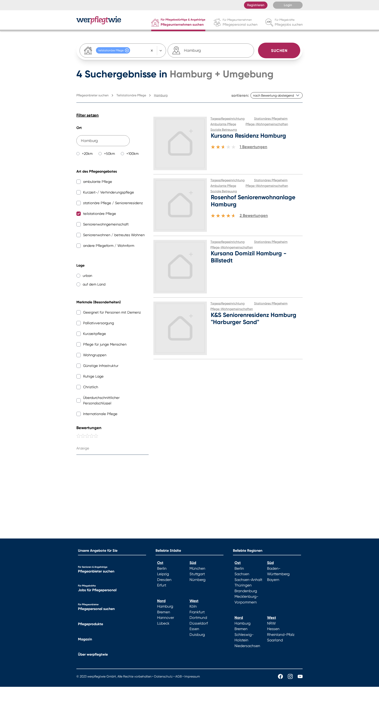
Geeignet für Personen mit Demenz (112, 312)
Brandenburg (246, 591)
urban (87, 275)
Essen (194, 629)
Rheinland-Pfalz (281, 634)
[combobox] (193, 50)
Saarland (275, 640)
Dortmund (198, 618)
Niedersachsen (247, 646)
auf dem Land (94, 284)
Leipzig (163, 574)
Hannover (165, 618)
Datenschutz (163, 676)
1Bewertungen (253, 146)
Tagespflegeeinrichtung (227, 118)
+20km (87, 153)
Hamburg (165, 606)
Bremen (163, 612)
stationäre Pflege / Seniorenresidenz (113, 203)
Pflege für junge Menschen (105, 344)
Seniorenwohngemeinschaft (106, 224)
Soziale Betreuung (223, 130)
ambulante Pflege (97, 182)
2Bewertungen (254, 215)
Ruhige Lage (93, 376)
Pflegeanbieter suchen (96, 571)
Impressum (192, 676)
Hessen (273, 629)
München (197, 568)
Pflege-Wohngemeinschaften (267, 124)
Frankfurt (197, 612)
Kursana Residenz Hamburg (248, 135)
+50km (109, 153)
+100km (132, 153)
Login (288, 5)
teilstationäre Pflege (99, 213)
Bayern (273, 580)
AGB (178, 676)
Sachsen (242, 574)
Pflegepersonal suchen (96, 609)
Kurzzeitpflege (94, 334)
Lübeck (163, 623)
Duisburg (197, 634)
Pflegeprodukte (90, 624)
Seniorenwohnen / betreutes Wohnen (114, 235)
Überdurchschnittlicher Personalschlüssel (101, 400)
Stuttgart (197, 574)
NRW (271, 623)
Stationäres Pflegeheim (271, 118)
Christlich (90, 387)
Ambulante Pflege (223, 124)
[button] (127, 50)
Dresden (164, 580)
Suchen (279, 50)
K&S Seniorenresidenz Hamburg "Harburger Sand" (253, 318)
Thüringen (243, 585)
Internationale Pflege (100, 414)
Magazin (85, 639)
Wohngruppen (94, 355)
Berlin (162, 568)
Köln (193, 606)
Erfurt (161, 585)
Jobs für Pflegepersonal (97, 590)
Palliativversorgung (98, 323)
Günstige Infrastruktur (100, 366)
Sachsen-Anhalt (248, 580)
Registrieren (255, 5)
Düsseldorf (199, 623)
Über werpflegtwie (93, 654)
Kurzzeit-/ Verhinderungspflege (108, 192)
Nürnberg (197, 580)
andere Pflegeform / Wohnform (108, 245)
